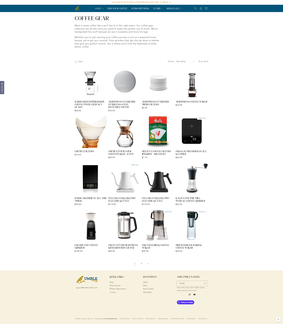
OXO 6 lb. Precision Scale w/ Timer (191, 152)
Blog (145, 286)
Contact (113, 292)
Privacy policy (124, 318)
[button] (99, 8)
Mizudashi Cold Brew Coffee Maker (189, 246)
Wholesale (147, 292)
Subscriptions (115, 286)
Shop (112, 282)
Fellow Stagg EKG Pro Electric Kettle (122, 199)
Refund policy (150, 318)
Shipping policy (163, 318)
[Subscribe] (204, 283)
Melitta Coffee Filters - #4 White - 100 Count (157, 152)
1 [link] (135, 264)
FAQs (145, 282)
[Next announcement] (207, 2)
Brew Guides (148, 289)
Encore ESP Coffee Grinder (86, 246)
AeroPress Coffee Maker (192, 101)
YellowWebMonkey (111, 318)
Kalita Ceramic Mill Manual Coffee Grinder (190, 199)
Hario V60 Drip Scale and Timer (90, 199)
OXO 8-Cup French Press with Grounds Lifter (123, 246)
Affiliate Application (118, 289)
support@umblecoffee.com (87, 288)
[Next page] (148, 263)
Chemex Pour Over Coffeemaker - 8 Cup (121, 152)
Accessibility (191, 318)
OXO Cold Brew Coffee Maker (155, 246)
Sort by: (171, 61)
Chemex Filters (84, 151)
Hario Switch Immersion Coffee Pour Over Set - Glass (89, 104)
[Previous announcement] (75, 2)
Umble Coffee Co (87, 318)
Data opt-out (202, 318)
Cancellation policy (177, 318)
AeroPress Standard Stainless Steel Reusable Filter (121, 104)
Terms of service (137, 318)
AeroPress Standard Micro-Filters (155, 103)
